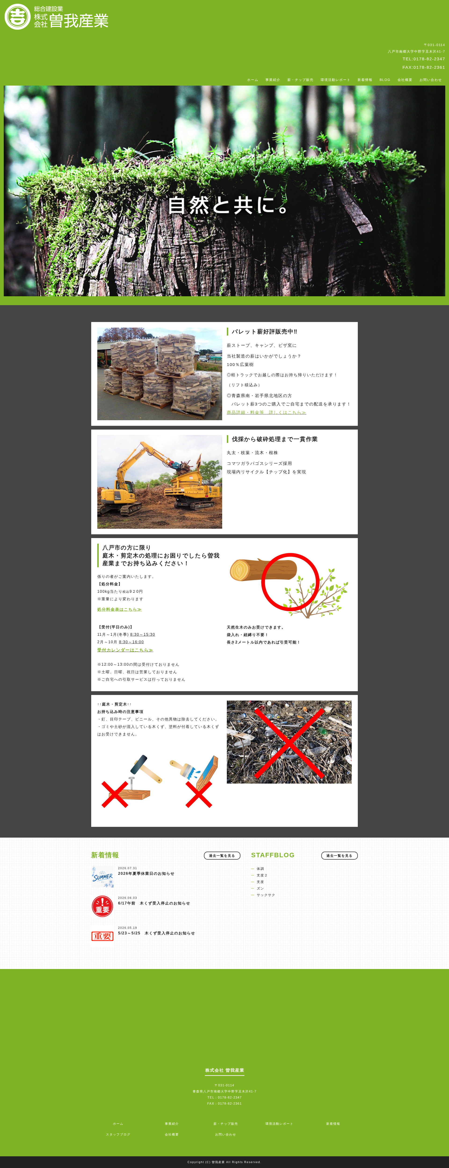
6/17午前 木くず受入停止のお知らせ (154, 903)
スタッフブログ (118, 1134)
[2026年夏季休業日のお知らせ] (102, 876)
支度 (260, 882)
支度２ (262, 875)
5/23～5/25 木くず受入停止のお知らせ (156, 933)
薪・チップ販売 (300, 80)
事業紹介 (272, 80)
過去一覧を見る (222, 855)
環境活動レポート (336, 80)
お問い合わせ (431, 80)
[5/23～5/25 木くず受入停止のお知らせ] (102, 936)
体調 (260, 869)
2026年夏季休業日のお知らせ (146, 873)
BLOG (385, 80)
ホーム (252, 80)
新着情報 (365, 80)
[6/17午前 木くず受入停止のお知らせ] (102, 906)
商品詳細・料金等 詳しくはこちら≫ (266, 412)
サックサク (266, 895)
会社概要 (405, 80)
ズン (260, 888)
